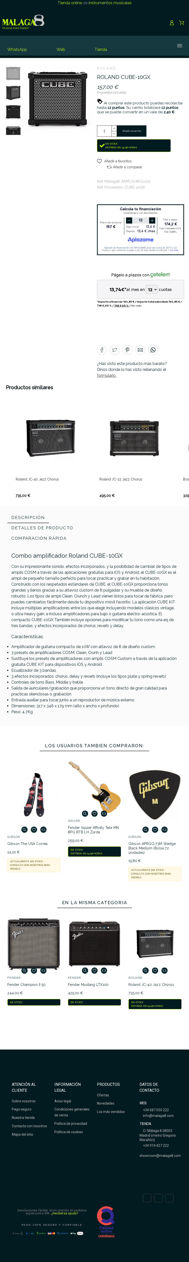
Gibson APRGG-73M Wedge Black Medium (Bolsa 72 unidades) (152, 848)
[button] (114, 161)
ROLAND (106, 68)
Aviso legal (62, 1101)
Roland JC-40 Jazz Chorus (151, 985)
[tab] (28, 518)
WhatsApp (17, 49)
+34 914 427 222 (155, 1145)
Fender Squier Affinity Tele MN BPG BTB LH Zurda (93, 830)
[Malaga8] (23, 23)
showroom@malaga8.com (160, 1156)
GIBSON (13, 837)
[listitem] (51, 450)
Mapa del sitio (22, 1134)
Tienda (100, 49)
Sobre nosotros (24, 1101)
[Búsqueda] (140, 45)
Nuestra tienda (23, 1118)
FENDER (14, 977)
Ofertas (103, 1095)
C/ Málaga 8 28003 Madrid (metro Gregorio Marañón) (158, 1135)
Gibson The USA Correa (27, 844)
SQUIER (74, 820)
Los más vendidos (111, 1112)
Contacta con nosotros (29, 1126)
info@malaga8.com (158, 1116)
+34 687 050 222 (155, 1110)
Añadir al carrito (131, 131)
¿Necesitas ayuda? (65, 1213)
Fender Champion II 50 (26, 985)
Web (61, 49)
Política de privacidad (70, 1124)
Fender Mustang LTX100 (88, 985)
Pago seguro (22, 1109)
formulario (107, 375)
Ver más (136, 305)
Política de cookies (68, 1132)
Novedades (105, 1103)
